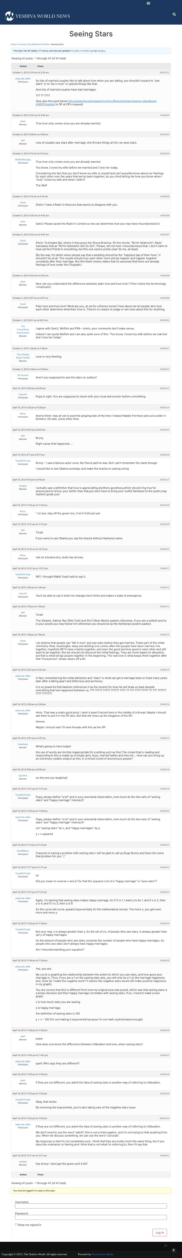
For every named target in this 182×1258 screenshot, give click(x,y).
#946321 (164, 844)
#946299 (164, 298)
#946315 (164, 669)
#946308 (164, 505)
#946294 (164, 153)
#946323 (164, 892)
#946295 (164, 196)
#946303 (164, 388)
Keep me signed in (29, 1224)
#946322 (164, 867)
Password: (21, 1213)
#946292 (164, 115)
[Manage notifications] (173, 1250)
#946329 (164, 1093)
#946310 (164, 549)
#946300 (164, 320)
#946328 (164, 1074)
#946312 (164, 587)
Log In (160, 1232)
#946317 (164, 738)
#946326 (164, 1030)
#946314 (164, 634)
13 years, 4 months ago (82, 50)
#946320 (164, 811)
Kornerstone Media (102, 1254)
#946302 (164, 369)
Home (14, 44)
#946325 (164, 960)
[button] (148, 3)
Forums (22, 44)
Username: (22, 1202)
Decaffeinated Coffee (38, 44)
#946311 (164, 568)
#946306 (164, 454)
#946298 (164, 275)
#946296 (164, 215)
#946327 (164, 1055)
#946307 (164, 479)
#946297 (164, 234)
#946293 (164, 134)
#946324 (164, 923)
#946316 (164, 704)
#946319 (164, 788)
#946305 (164, 429)
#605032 (164, 72)
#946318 (164, 769)
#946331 (164, 1155)
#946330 (164, 1118)
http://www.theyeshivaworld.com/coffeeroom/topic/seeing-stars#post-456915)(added (96, 102)
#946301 (164, 348)
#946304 (164, 407)
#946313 (164, 606)
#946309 (164, 524)
